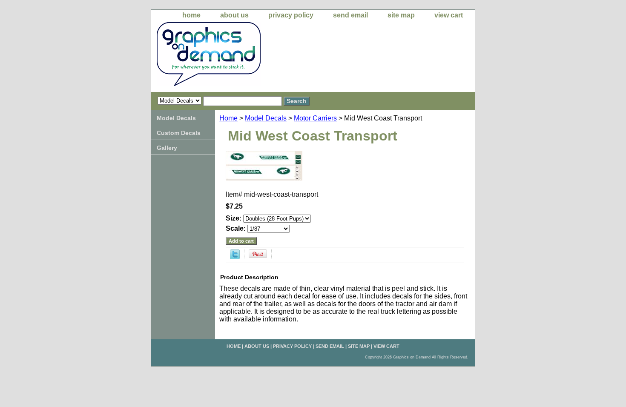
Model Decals (266, 118)
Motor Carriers (315, 118)
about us (234, 15)
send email (350, 15)
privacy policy (290, 15)
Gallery (167, 147)
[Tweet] (235, 257)
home (191, 15)
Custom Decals (179, 132)
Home (228, 118)
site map (401, 15)
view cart (448, 15)
